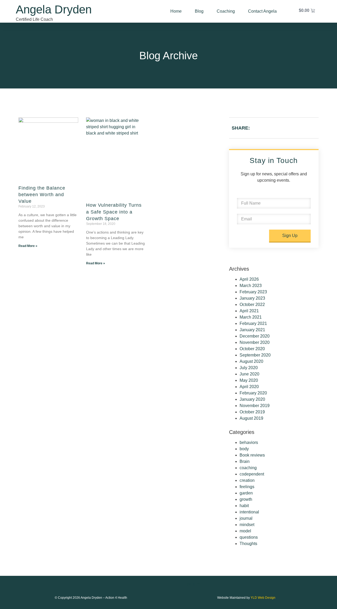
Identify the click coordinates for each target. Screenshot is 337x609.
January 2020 (252, 399)
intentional (249, 512)
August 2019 (251, 418)
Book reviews (252, 455)
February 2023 (253, 292)
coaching (248, 468)
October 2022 (252, 304)
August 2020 (251, 361)
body (244, 449)
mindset (247, 524)
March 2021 (251, 317)
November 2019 (255, 405)
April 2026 (249, 279)
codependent (252, 474)
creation (247, 480)
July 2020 (249, 367)
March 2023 (251, 285)
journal (246, 518)
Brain (245, 461)
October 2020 (252, 348)
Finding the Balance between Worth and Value (41, 194)
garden (246, 493)
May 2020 (249, 380)
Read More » (27, 246)
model (245, 531)
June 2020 (249, 374)
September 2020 (255, 355)
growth (246, 499)
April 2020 (249, 386)
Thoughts (248, 543)
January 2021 (252, 330)
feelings (247, 486)
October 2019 (252, 412)
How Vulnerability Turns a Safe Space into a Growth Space (114, 211)
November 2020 (255, 342)
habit (244, 505)
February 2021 (253, 323)
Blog (199, 11)
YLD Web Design (263, 598)
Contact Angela (262, 11)
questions (249, 537)
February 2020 (253, 393)
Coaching (226, 11)
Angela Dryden (54, 9)
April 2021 (249, 311)
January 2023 (252, 298)
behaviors (249, 442)
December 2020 (255, 336)
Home (176, 11)
